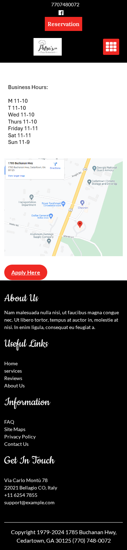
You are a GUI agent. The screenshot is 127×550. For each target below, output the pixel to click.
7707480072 (65, 4)
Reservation (63, 23)
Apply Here (25, 272)
